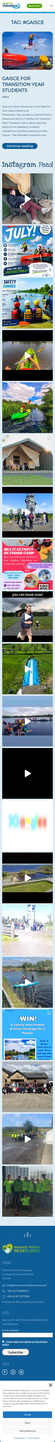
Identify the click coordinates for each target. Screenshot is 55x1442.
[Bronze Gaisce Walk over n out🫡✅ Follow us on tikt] (27, 1139)
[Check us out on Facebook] (4, 1372)
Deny (27, 1423)
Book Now (34, 5)
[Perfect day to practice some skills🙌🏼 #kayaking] (27, 982)
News (5, 96)
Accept (27, 1414)
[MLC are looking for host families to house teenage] (27, 564)
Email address (10, 1330)
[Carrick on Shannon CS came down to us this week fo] (27, 512)
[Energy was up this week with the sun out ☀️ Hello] (27, 773)
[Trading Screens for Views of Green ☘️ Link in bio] (27, 930)
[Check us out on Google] (21, 1372)
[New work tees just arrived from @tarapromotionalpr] (27, 1191)
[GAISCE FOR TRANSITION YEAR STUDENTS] (27, 50)
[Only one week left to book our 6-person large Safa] (27, 198)
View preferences (27, 1431)
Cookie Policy (20, 1438)
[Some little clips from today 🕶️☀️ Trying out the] (27, 355)
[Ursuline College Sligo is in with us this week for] (27, 1086)
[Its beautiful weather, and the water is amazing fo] (27, 303)
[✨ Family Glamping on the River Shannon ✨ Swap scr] (27, 460)
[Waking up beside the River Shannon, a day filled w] (27, 407)
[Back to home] (11, 6)
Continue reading (20, 146)
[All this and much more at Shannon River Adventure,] (27, 825)
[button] (50, 1384)
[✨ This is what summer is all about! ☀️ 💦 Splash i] (27, 251)
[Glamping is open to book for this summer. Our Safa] (27, 616)
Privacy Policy (33, 1438)
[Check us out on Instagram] (13, 1372)
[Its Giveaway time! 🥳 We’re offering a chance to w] (27, 1034)
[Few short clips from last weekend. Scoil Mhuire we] (27, 721)
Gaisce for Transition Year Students (23, 84)
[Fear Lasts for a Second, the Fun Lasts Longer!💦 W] (27, 877)
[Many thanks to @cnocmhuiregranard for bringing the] (27, 669)
